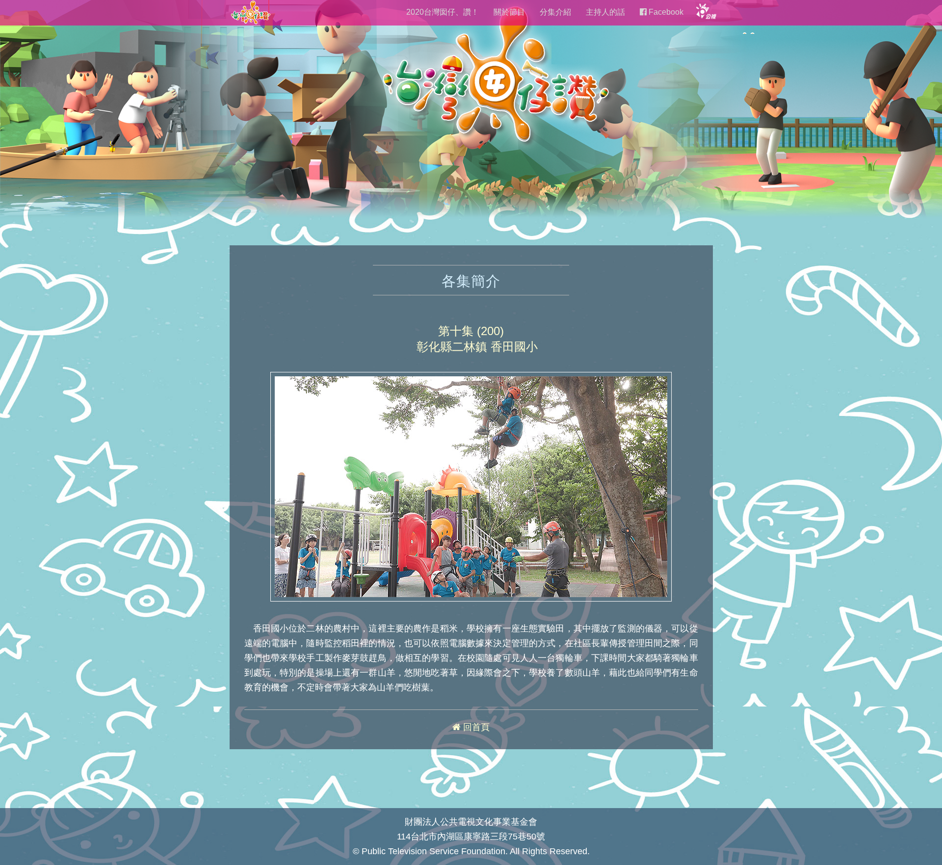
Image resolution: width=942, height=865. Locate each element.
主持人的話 (605, 12)
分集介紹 (555, 12)
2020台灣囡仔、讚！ (442, 12)
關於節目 (509, 12)
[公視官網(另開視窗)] (705, 11)
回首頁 (475, 727)
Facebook (665, 12)
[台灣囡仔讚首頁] (250, 12)
